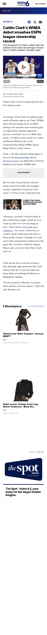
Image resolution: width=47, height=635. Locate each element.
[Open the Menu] (4, 4)
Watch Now (39, 4)
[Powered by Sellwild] (40, 452)
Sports (7, 21)
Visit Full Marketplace (36, 306)
